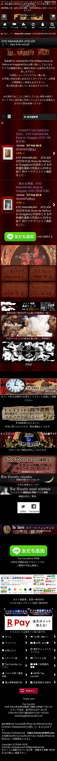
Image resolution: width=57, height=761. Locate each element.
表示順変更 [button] (32, 116)
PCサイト (30, 691)
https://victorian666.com (40, 732)
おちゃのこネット (23, 759)
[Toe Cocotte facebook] (34, 507)
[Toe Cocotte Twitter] (22, 507)
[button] (4, 17)
